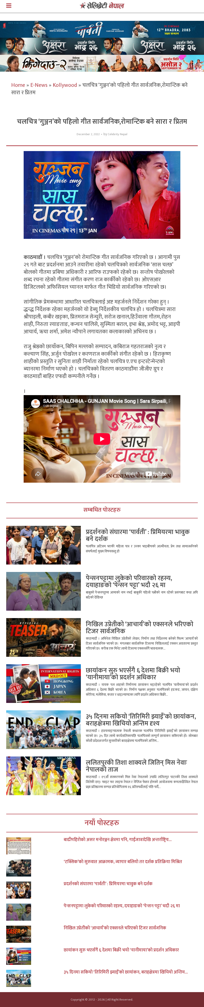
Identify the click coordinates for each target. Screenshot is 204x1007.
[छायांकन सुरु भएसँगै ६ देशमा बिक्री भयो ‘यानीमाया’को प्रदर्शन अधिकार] (35, 956)
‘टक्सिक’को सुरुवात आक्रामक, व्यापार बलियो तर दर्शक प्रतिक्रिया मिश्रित (123, 861)
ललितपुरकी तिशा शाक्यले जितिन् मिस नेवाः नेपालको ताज (136, 766)
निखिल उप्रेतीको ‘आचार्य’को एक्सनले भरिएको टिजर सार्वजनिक (139, 628)
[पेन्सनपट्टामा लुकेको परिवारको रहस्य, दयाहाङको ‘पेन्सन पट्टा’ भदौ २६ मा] (35, 912)
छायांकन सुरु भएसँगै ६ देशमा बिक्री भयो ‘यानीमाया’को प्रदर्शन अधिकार (133, 674)
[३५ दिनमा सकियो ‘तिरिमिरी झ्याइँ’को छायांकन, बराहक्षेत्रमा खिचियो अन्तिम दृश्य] (35, 978)
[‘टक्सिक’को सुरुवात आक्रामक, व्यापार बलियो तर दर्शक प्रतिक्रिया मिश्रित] (35, 868)
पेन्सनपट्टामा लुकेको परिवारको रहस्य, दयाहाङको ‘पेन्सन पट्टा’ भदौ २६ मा (129, 582)
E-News (39, 85)
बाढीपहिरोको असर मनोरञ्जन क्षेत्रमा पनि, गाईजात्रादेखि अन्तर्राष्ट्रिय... (118, 839)
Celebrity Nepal (117, 134)
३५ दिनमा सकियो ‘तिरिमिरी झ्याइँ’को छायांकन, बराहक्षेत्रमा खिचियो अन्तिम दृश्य (141, 720)
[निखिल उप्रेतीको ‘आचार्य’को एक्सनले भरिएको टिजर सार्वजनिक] (35, 934)
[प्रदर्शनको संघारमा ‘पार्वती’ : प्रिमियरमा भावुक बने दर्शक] (35, 890)
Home (18, 85)
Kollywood (65, 85)
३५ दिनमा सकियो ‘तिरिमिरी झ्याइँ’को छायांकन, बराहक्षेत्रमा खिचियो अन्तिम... (126, 972)
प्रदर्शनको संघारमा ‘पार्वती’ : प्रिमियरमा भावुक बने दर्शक (138, 535)
